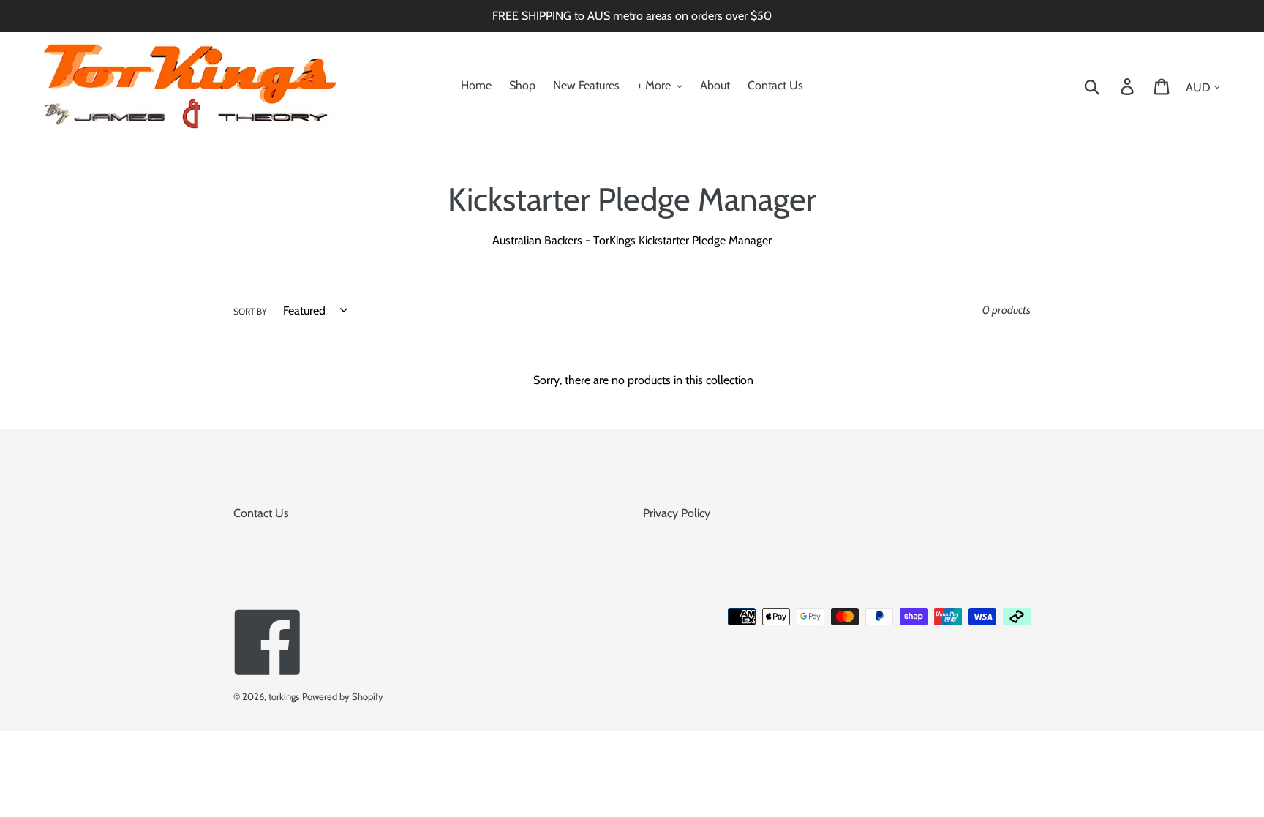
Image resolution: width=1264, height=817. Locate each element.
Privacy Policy (676, 513)
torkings (283, 696)
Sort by (250, 311)
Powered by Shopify (342, 696)
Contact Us (261, 513)
